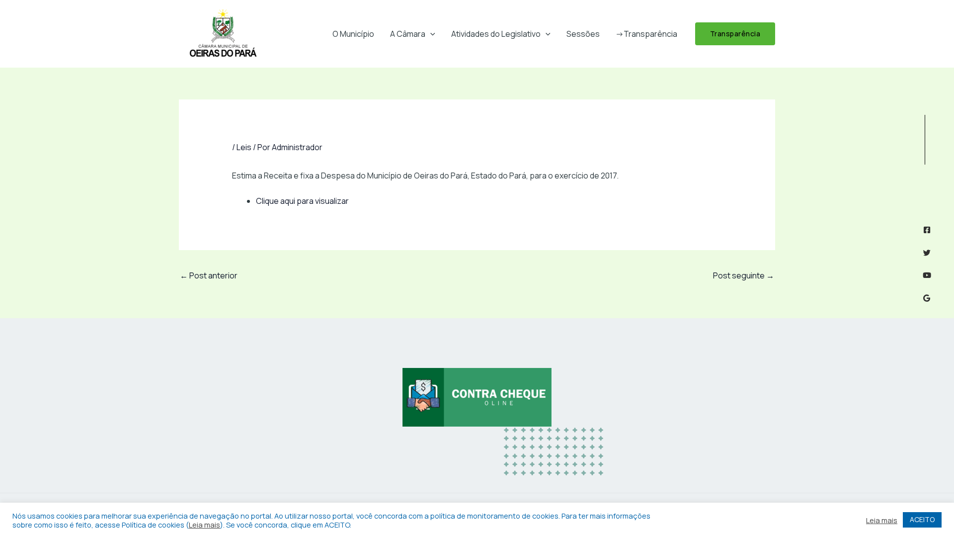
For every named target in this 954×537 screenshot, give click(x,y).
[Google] (927, 298)
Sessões (583, 33)
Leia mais (204, 524)
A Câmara (407, 33)
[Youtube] (927, 275)
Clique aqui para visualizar (302, 200)
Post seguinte (743, 275)
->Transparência (646, 33)
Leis (244, 147)
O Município (353, 33)
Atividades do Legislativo (496, 33)
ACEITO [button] (922, 519)
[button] (430, 33)
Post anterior (209, 275)
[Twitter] (927, 253)
